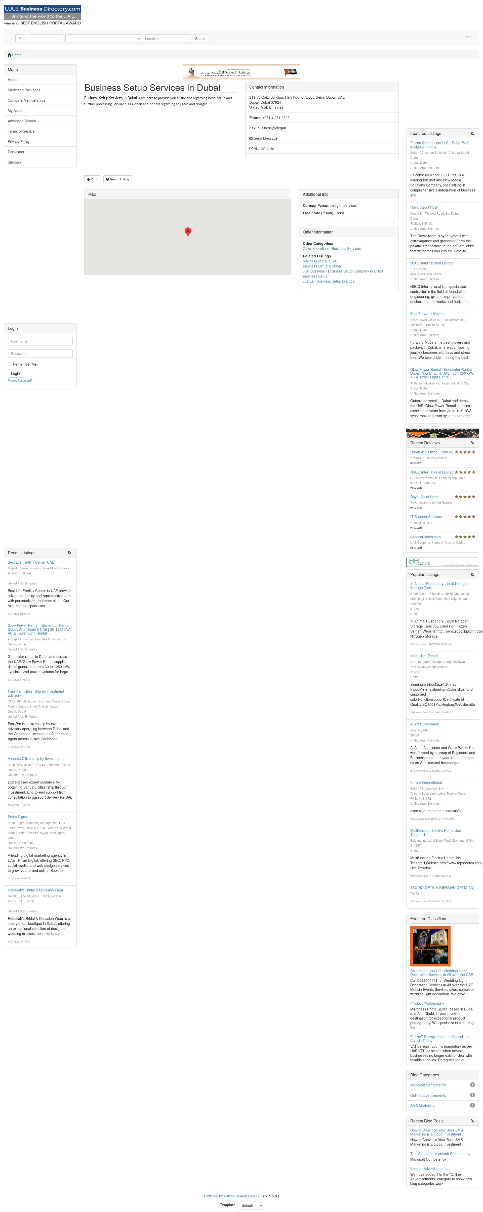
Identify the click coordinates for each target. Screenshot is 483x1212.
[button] (188, 232)
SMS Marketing (422, 1105)
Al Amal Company (424, 723)
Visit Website (263, 148)
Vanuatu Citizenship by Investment (35, 758)
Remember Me (25, 364)
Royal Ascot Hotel (424, 207)
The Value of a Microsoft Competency (440, 1153)
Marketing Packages (24, 89)
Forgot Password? (20, 380)
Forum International (426, 782)
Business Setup (315, 276)
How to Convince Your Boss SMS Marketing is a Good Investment (436, 1131)
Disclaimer (16, 151)
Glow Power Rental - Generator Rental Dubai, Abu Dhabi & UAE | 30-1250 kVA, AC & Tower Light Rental (39, 629)
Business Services (346, 248)
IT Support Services (426, 516)
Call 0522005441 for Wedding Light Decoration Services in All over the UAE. (442, 972)
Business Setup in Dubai (322, 265)
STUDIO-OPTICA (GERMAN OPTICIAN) (442, 887)
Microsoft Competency (428, 1084)
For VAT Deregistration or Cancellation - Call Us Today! (442, 1038)
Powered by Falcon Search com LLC (233, 1195)
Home (17, 54)
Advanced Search (22, 120)
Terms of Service (21, 131)
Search (201, 38)
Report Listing (119, 179)
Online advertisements (428, 1095)
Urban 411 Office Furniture (431, 451)
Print (93, 179)
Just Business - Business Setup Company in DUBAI (343, 270)
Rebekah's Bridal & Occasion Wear (35, 889)
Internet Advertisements (429, 1168)
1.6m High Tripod (424, 655)
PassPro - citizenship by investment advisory (36, 693)
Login (467, 36)
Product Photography (427, 1003)
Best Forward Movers (427, 313)
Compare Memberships (26, 100)
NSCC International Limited (432, 262)
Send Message (265, 138)
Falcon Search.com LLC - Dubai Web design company (439, 144)
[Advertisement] (40, 247)
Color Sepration (315, 248)
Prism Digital (18, 816)
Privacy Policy (19, 141)
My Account (17, 110)
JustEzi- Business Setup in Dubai (329, 281)
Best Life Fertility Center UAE (31, 562)
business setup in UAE (321, 260)
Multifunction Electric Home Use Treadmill (435, 832)
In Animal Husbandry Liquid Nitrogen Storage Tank (439, 585)
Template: (228, 1204)
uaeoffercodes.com (425, 536)
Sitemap (14, 162)
